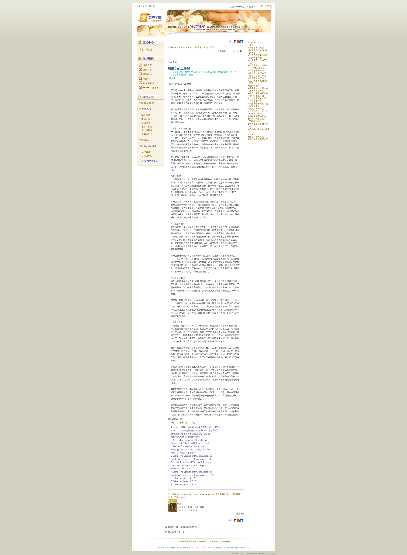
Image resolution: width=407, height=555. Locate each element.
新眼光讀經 (148, 83)
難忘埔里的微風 (256, 136)
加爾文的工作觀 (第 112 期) (182, 422)
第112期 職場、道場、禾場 (201, 47)
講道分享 (147, 65)
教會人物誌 (146, 126)
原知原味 (145, 122)
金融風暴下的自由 (257, 116)
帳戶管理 (147, 49)
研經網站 (147, 74)
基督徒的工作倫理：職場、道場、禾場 (258, 74)
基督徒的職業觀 (256, 47)
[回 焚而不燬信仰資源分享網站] (266, 6)
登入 (142, 6)
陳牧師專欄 (147, 103)
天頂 (251, 134)
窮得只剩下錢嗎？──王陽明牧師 (259, 120)
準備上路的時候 (256, 78)
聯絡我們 (226, 541)
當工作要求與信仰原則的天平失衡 (258, 56)
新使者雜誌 (146, 156)
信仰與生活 (146, 134)
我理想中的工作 (256, 70)
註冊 (152, 6)
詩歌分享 (147, 70)
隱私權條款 (214, 541)
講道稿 (145, 140)
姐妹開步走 (146, 119)
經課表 (145, 78)
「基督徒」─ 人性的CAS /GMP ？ (258, 112)
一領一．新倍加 (150, 87)
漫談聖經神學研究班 (258, 139)
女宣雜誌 (145, 152)
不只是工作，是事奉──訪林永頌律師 (258, 66)
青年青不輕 (146, 130)
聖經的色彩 (254, 86)
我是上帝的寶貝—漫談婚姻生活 (258, 104)
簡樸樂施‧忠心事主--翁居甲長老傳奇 (258, 89)
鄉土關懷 (145, 115)
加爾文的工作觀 (256, 108)
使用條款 (203, 541)
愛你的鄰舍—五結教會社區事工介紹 (258, 94)
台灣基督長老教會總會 (186, 541)
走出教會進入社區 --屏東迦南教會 (258, 99)
